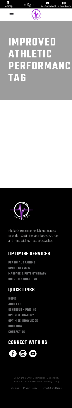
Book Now (15, 326)
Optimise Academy (21, 315)
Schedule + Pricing (22, 309)
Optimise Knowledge (23, 321)
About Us (14, 304)
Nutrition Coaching (22, 279)
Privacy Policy (30, 388)
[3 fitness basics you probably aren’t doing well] (36, 124)
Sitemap (15, 388)
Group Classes (19, 268)
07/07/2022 (20, 146)
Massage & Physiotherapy (27, 273)
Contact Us (16, 332)
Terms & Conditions (51, 388)
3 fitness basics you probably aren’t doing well (36, 158)
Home (12, 298)
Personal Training (21, 262)
